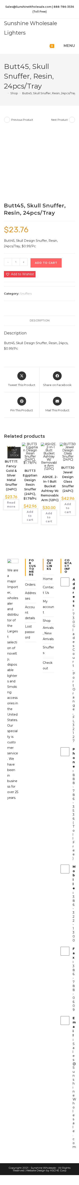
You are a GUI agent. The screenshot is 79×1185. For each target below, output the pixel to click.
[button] (20, 274)
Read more (11, 504)
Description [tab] (40, 320)
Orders (30, 585)
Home (48, 579)
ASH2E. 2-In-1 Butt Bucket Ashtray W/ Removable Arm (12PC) (50, 488)
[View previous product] (7, 120)
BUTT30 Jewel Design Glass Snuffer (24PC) (67, 479)
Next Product (59, 119)
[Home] (5, 93)
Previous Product (22, 119)
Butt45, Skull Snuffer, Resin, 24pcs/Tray (49, 93)
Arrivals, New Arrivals (48, 633)
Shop (47, 621)
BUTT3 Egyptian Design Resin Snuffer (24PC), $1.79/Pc (30, 484)
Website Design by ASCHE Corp (46, 1170)
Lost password (29, 631)
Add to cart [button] (30, 515)
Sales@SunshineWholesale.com (74, 1095)
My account (48, 606)
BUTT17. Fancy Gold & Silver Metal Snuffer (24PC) (11, 475)
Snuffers (26, 293)
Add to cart (46, 262)
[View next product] (72, 120)
